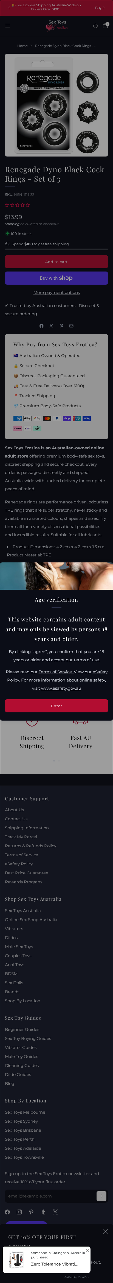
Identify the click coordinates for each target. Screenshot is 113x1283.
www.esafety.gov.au (61, 688)
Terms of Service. (56, 671)
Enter (56, 706)
